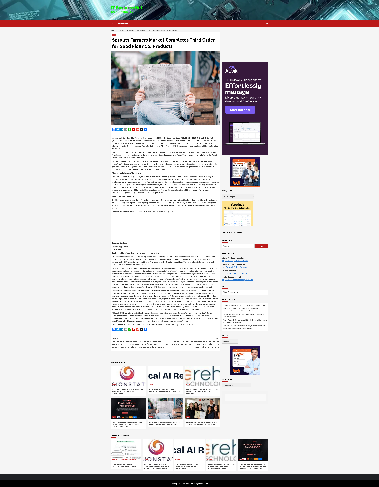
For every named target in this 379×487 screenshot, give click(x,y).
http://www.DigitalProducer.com (235, 261)
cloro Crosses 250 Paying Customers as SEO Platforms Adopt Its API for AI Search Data (164, 423)
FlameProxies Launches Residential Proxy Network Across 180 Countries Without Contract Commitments (127, 424)
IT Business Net (127, 7)
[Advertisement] (216, 9)
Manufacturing (131, 459)
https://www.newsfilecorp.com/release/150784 (176, 325)
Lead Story (122, 459)
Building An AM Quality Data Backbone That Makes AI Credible (245, 305)
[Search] (267, 23)
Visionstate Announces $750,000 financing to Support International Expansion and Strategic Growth (128, 391)
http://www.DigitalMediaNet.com (235, 267)
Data (116, 459)
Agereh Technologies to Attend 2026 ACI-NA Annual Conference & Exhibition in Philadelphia (202, 391)
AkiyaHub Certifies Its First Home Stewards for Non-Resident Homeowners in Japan (201, 423)
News (114, 35)
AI (112, 459)
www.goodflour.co (170, 212)
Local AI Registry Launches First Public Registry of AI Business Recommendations (164, 390)
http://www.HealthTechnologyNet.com (237, 280)
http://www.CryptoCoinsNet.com (235, 273)
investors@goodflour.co (121, 247)
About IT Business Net (119, 23)
